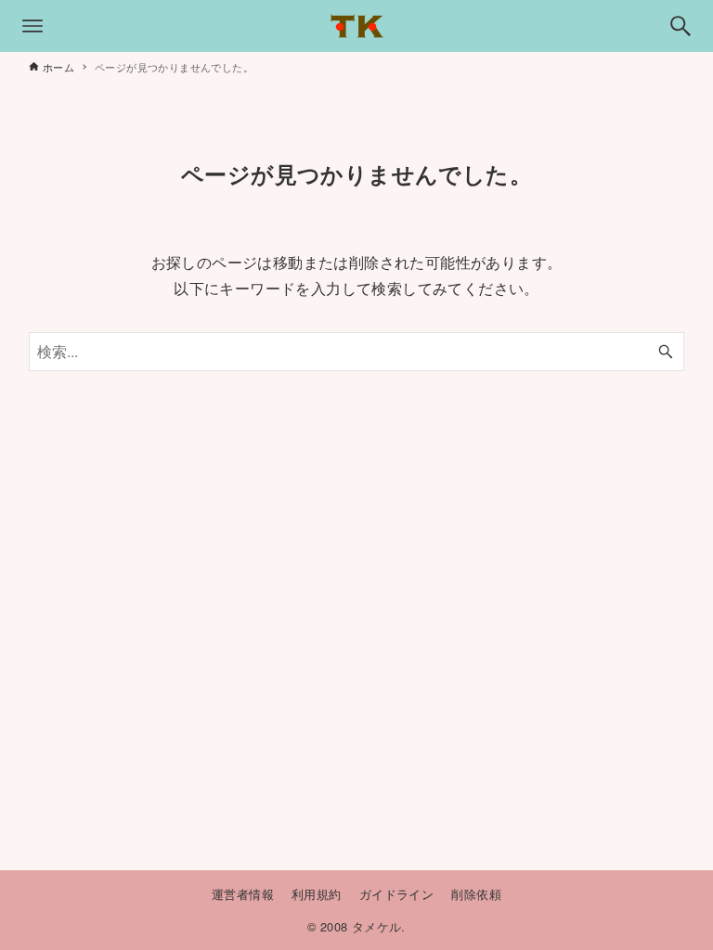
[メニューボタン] (32, 26)
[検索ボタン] (680, 26)
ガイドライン (396, 894)
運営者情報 (243, 894)
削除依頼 (476, 894)
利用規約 (317, 894)
